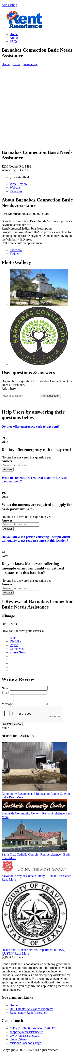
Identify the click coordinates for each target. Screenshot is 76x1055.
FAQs (13, 41)
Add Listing (9, 5)
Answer (7, 469)
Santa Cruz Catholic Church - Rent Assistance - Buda (36, 854)
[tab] (38, 426)
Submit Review (12, 723)
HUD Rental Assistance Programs (31, 1009)
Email (5, 692)
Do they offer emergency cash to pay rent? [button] (31, 426)
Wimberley (30, 64)
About (14, 37)
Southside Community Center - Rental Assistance (33, 813)
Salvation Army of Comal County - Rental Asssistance (36, 876)
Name (5, 688)
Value (5, 727)
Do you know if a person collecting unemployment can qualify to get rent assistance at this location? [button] (36, 538)
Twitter (14, 253)
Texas (16, 64)
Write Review (18, 184)
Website (15, 187)
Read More (16, 797)
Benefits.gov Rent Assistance (28, 1012)
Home (14, 34)
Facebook (16, 191)
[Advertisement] (38, 107)
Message (7, 704)
